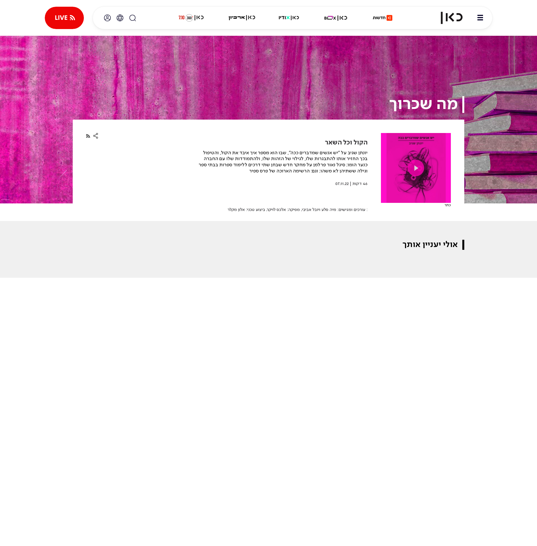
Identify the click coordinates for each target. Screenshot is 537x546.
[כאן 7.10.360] (191, 18)
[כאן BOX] (335, 18)
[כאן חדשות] (382, 18)
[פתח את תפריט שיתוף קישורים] (95, 136)
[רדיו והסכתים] (288, 18)
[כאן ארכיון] (241, 18)
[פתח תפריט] (480, 18)
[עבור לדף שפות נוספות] (120, 17)
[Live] (64, 18)
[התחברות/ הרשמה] (107, 17)
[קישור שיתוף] (88, 136)
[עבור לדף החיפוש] (132, 17)
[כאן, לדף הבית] (447, 18)
